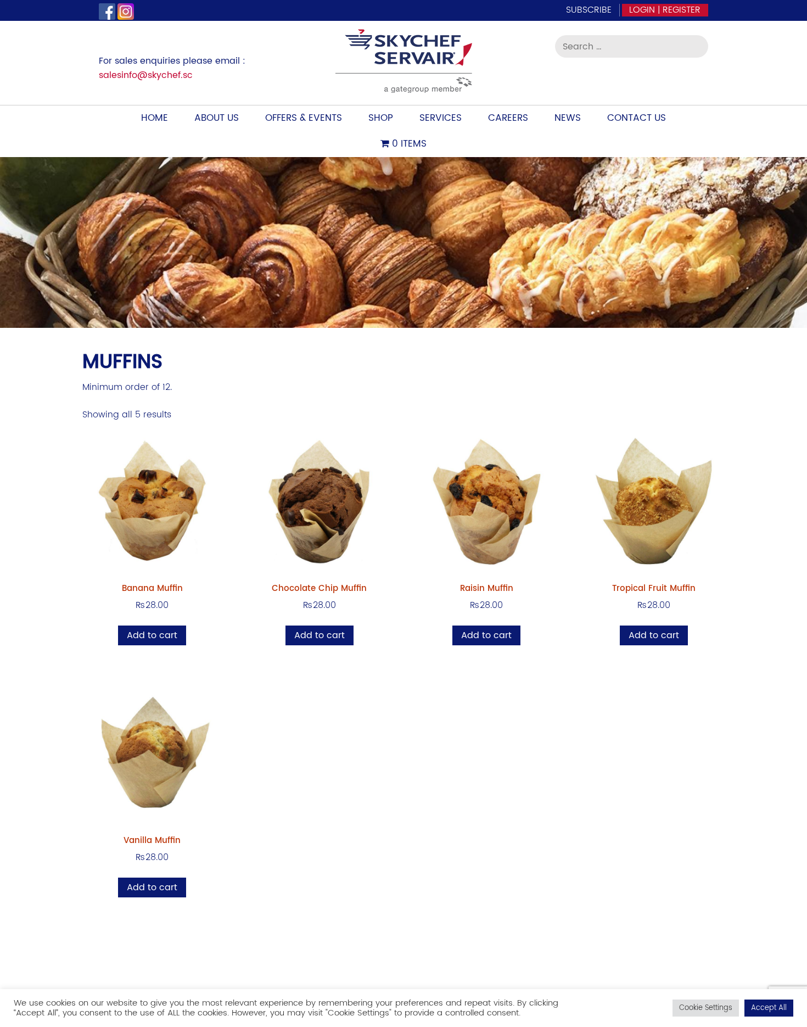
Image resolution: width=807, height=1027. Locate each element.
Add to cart (152, 635)
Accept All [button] (769, 1008)
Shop (380, 118)
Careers (508, 118)
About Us (216, 118)
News (567, 118)
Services (440, 118)
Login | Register (664, 9)
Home (154, 118)
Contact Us (636, 118)
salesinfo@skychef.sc (146, 75)
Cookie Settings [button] (705, 1008)
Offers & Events (303, 118)
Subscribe (589, 9)
